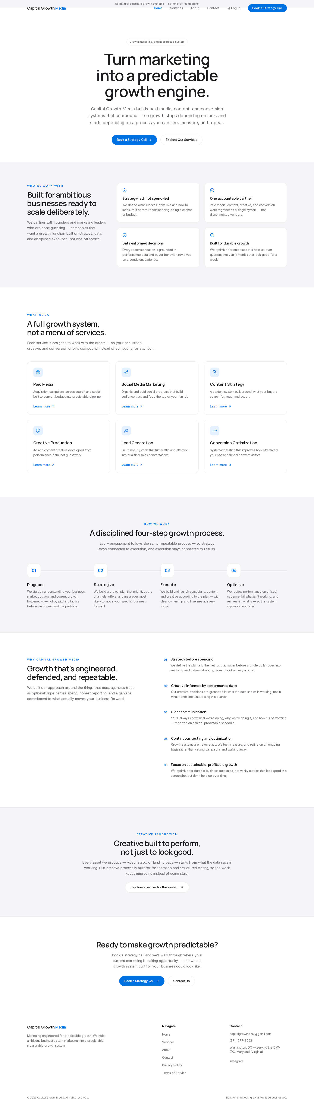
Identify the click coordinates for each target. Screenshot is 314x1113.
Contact (213, 8)
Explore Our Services (181, 140)
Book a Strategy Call (267, 8)
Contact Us (181, 981)
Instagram (236, 1061)
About (195, 8)
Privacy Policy (172, 1065)
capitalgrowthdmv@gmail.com (250, 1034)
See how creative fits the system (155, 887)
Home (158, 8)
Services (176, 8)
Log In (235, 8)
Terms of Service (174, 1073)
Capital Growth (46, 8)
